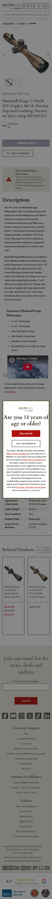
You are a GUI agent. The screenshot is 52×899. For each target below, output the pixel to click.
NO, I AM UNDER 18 (26, 443)
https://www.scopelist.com (18, 453)
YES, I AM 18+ (26, 433)
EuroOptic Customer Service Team (31, 487)
